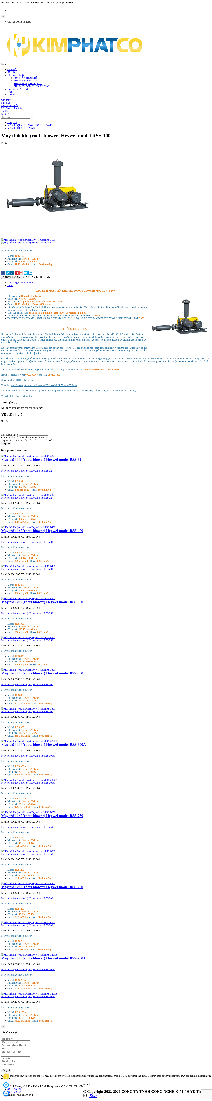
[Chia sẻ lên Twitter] (8, 273)
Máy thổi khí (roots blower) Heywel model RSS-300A (43, 744)
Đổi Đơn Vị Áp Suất (17, 89)
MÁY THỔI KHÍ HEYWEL (21, 128)
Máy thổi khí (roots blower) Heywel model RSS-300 (42, 673)
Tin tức (10, 91)
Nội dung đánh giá (10, 434)
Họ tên (4, 421)
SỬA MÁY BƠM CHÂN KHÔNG (31, 86)
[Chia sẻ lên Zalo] (30, 273)
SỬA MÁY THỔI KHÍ (25, 78)
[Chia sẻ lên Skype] (26, 273)
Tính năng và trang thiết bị (20, 282)
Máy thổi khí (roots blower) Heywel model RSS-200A (43, 958)
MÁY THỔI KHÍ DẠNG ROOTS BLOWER (30, 125)
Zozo (93, 1096)
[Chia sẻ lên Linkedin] (12, 273)
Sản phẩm (12, 72)
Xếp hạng (6, 440)
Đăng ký (6, 1070)
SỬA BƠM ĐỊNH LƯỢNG (28, 83)
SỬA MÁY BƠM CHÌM (26, 80)
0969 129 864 (14, 1092)
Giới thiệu (12, 69)
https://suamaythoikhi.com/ (23, 396)
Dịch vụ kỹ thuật (15, 75)
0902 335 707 (14, 1089)
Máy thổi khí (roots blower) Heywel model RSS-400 (42, 531)
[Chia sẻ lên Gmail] (21, 273)
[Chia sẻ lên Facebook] (3, 273)
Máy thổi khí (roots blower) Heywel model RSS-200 (42, 887)
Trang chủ (12, 122)
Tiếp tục (6, 444)
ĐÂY (98, 315)
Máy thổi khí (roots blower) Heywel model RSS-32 (41, 459)
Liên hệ (11, 94)
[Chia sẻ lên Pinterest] (17, 273)
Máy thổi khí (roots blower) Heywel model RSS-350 (42, 602)
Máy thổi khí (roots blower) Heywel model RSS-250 (42, 816)
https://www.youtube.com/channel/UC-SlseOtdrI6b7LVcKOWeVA (44, 385)
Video (10, 285)
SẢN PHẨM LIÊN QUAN (36, 277)
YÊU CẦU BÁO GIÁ (11, 277)
